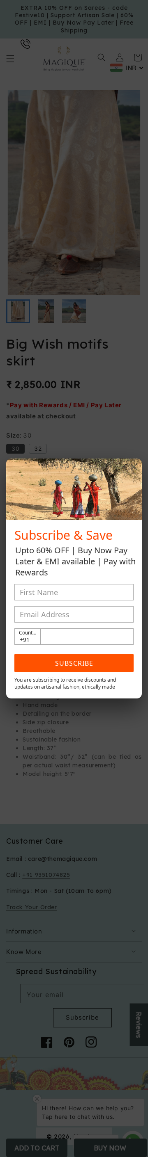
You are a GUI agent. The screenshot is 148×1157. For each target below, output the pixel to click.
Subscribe (74, 663)
